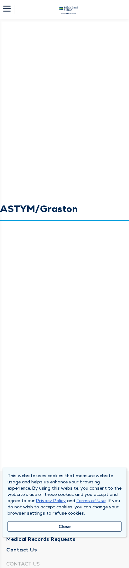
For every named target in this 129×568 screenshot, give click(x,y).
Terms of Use (91, 500)
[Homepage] (68, 9)
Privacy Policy (51, 500)
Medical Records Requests (40, 539)
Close (65, 526)
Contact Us (21, 549)
